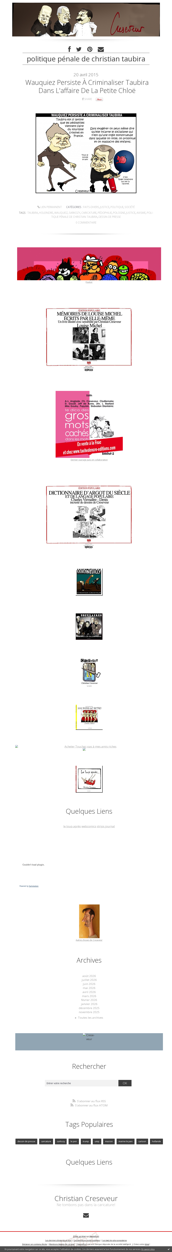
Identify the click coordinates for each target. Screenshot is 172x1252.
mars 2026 (89, 996)
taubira (32, 213)
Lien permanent (51, 207)
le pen (74, 1141)
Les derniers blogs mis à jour (58, 1240)
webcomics (88, 826)
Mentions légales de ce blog (62, 1244)
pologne (119, 213)
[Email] (101, 49)
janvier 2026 (89, 1004)
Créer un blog (79, 1236)
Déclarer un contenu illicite (34, 1244)
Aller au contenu (13, 3)
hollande (156, 1141)
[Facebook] (69, 49)
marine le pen (126, 1141)
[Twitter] (79, 49)
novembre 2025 (89, 1012)
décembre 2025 (89, 1008)
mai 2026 (89, 988)
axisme (141, 213)
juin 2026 (89, 984)
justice (130, 213)
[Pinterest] (89, 49)
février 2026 (89, 1000)
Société (130, 207)
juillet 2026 (89, 980)
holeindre (46, 213)
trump (86, 1141)
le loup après (72, 826)
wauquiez (61, 213)
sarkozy (74, 213)
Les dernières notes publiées (87, 1240)
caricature (89, 213)
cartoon (142, 1141)
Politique (117, 207)
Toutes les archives (90, 1018)
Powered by (28, 886)
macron (109, 1141)
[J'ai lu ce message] (168, 1249)
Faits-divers (91, 207)
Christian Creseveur (86, 1198)
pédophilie (105, 213)
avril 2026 (89, 992)
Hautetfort (94, 1236)
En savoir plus (148, 1249)
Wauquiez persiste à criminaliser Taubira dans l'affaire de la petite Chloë (87, 86)
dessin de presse (110, 217)
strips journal (106, 826)
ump (97, 1141)
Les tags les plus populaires (114, 1240)
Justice (104, 207)
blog (147, 1244)
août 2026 (89, 976)
